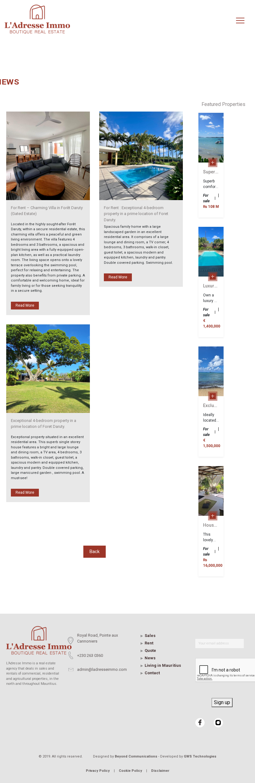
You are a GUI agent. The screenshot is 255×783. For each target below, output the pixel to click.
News (150, 658)
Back (95, 551)
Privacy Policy (98, 771)
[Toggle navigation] (240, 20)
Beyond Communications (136, 756)
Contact (152, 673)
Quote (150, 650)
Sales (150, 635)
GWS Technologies (200, 756)
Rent (149, 643)
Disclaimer (160, 771)
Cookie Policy (130, 771)
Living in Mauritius (163, 665)
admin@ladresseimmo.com (102, 669)
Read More (25, 305)
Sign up (222, 702)
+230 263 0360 (90, 655)
